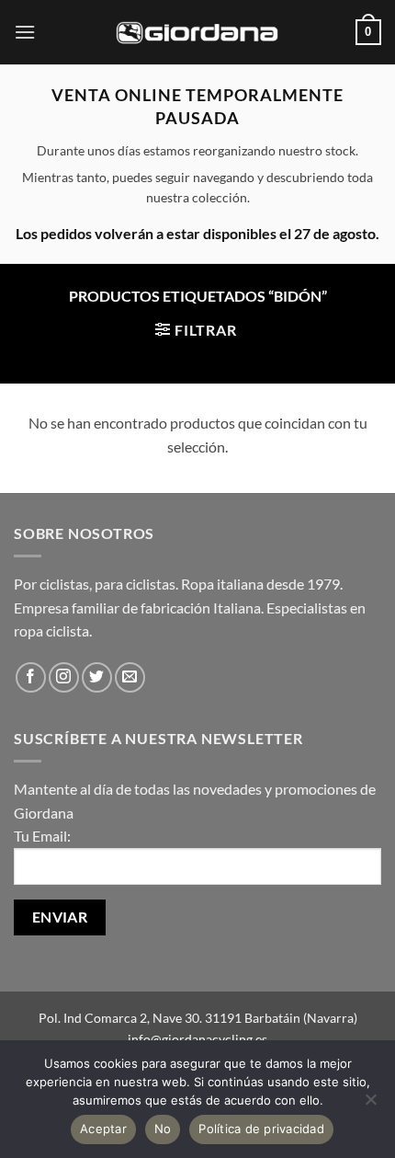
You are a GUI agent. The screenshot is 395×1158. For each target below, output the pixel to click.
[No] (370, 1104)
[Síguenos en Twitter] (97, 677)
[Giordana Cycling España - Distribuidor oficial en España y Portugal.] (197, 31)
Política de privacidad (261, 1128)
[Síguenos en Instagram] (64, 677)
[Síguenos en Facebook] (31, 677)
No (163, 1128)
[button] (25, 31)
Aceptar (103, 1128)
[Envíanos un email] (130, 677)
